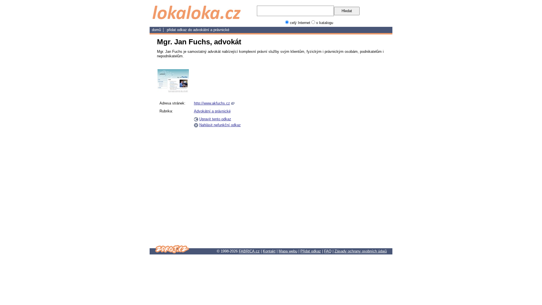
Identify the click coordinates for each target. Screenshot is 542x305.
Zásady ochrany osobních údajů (361, 251)
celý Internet (300, 23)
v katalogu (324, 23)
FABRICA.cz (249, 251)
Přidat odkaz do (180, 30)
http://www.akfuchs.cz (212, 103)
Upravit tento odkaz (215, 119)
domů (156, 30)
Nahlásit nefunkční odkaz (220, 125)
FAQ (327, 251)
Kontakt (269, 251)
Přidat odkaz (310, 251)
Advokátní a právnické (211, 30)
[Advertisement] (357, 154)
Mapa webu (288, 251)
